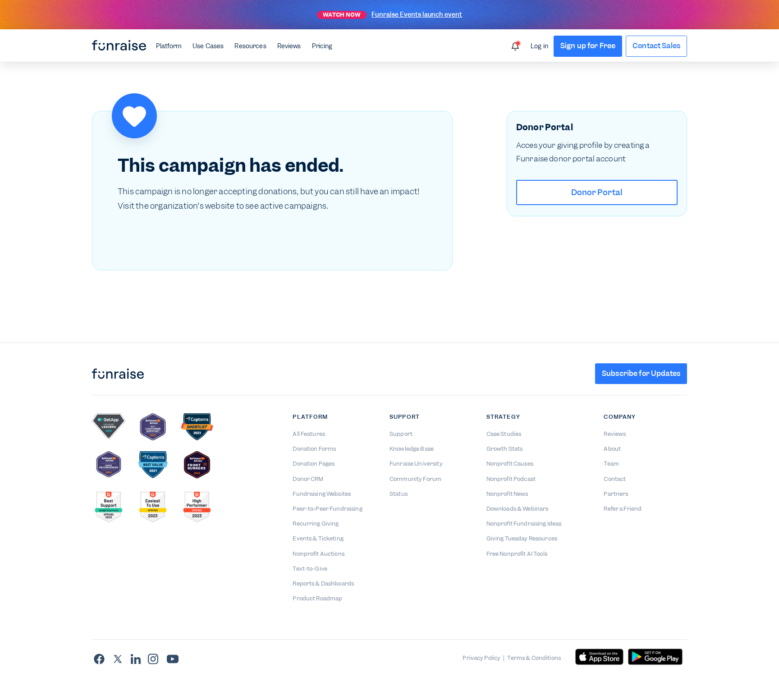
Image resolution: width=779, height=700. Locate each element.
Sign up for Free (587, 45)
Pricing (322, 46)
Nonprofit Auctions (318, 554)
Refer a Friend (623, 508)
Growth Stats (504, 449)
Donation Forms (314, 449)
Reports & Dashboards (323, 583)
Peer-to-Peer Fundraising (327, 508)
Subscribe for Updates (641, 373)
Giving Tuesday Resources (521, 538)
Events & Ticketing (318, 538)
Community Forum (415, 479)
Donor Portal (597, 192)
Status (399, 494)
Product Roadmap (317, 598)
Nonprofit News (507, 494)
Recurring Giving (316, 523)
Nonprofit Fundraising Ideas (524, 523)
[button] (169, 45)
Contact (615, 479)
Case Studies (504, 434)
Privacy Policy (481, 658)
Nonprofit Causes (509, 463)
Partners (616, 494)
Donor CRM (308, 479)
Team (611, 463)
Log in (539, 46)
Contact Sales (656, 45)
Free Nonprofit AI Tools (516, 554)
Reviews (289, 46)
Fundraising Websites (322, 494)
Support (401, 434)
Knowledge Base (412, 449)
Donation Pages (314, 463)
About (612, 449)
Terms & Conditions (534, 658)
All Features (309, 434)
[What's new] (515, 46)
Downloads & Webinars (517, 508)
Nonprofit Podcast (511, 479)
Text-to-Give (310, 568)
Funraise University (416, 463)
